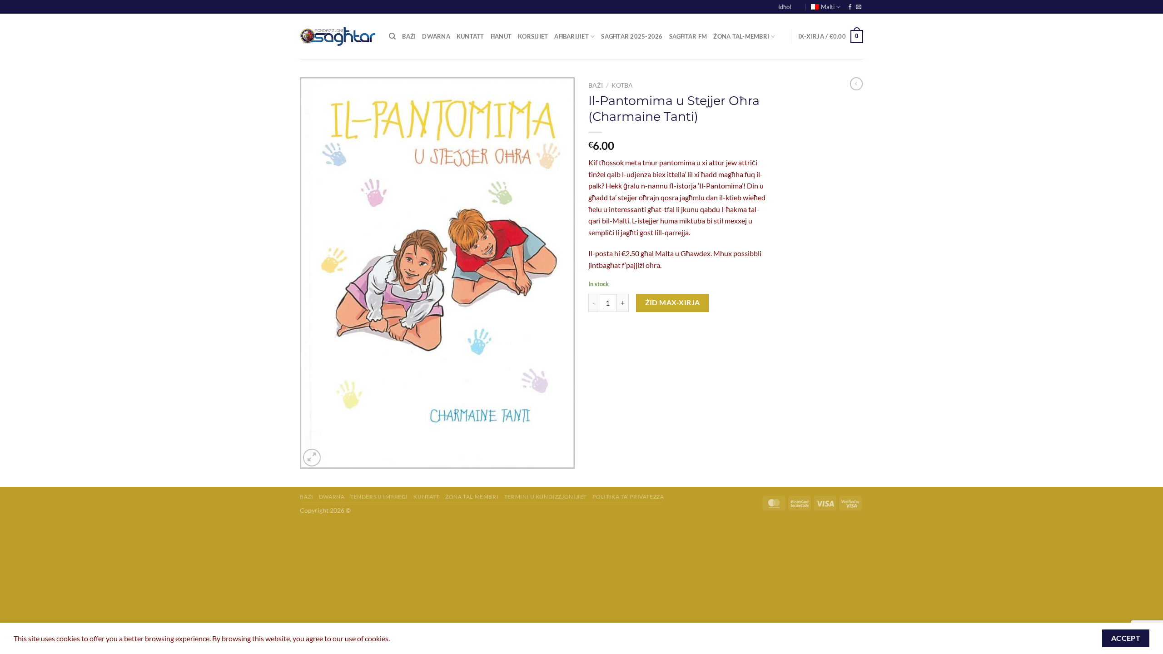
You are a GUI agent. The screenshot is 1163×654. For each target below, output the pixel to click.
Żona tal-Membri (741, 36)
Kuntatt (470, 36)
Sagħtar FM (688, 36)
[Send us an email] (858, 7)
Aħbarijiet (571, 36)
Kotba (622, 85)
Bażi (409, 36)
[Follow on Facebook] (850, 7)
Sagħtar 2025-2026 (631, 36)
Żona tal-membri (471, 496)
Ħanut (501, 36)
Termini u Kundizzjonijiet (545, 496)
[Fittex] (392, 36)
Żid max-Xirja (672, 302)
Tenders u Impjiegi (379, 496)
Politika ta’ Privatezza (628, 496)
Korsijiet (533, 36)
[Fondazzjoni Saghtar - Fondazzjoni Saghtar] (337, 36)
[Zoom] (312, 457)
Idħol (784, 6)
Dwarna (436, 36)
